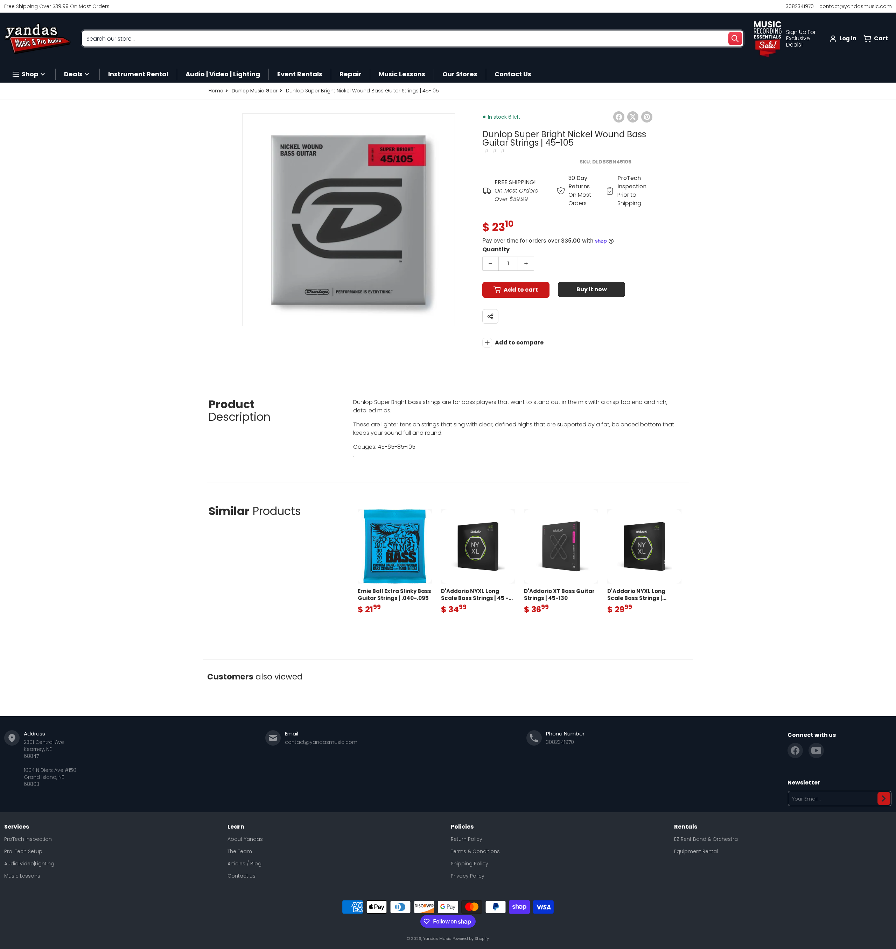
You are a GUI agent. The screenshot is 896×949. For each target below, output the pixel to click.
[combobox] (412, 38)
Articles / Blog (244, 863)
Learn (235, 826)
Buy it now (591, 289)
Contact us (241, 875)
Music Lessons (22, 875)
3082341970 (800, 6)
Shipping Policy (469, 863)
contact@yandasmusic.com (855, 6)
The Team (239, 851)
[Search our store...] (735, 38)
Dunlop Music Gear (255, 90)
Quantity (496, 249)
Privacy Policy (467, 875)
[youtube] (816, 750)
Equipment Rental (696, 851)
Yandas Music (437, 938)
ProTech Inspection (28, 839)
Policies (462, 826)
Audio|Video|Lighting (29, 863)
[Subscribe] (883, 798)
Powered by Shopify (471, 938)
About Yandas (245, 839)
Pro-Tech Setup (23, 851)
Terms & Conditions (475, 851)
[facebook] (795, 750)
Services (16, 826)
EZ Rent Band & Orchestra (706, 839)
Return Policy (466, 839)
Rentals (685, 826)
